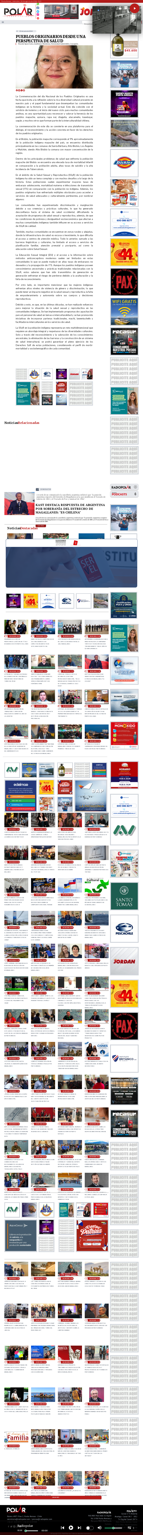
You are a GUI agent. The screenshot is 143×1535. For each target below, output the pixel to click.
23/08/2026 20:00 (67, 1156)
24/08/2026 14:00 (41, 1058)
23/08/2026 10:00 (41, 1362)
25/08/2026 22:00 (14, 636)
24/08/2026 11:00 (14, 1091)
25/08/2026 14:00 (68, 741)
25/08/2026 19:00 (95, 636)
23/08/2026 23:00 (67, 1124)
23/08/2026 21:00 (14, 1156)
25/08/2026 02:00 (94, 895)
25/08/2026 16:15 (41, 706)
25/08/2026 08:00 (41, 862)
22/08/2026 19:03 (94, 1487)
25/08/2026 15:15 (14, 741)
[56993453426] (38, 5)
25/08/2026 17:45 (41, 671)
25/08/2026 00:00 (41, 927)
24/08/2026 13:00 (67, 1058)
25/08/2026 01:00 (14, 927)
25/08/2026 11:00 (41, 829)
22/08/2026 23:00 (41, 1446)
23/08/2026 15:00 (67, 1278)
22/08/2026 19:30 (67, 1487)
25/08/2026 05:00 (14, 895)
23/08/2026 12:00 (67, 1320)
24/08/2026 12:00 (94, 1058)
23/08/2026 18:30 (41, 1189)
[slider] (25, 1531)
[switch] (90, 1528)
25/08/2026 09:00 (14, 862)
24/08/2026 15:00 (14, 1058)
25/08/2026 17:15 (68, 671)
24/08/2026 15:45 (67, 1025)
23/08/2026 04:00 (94, 1404)
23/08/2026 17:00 (14, 1278)
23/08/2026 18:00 (67, 1189)
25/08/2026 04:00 (41, 895)
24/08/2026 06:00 (41, 1124)
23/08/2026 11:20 (94, 1320)
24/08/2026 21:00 (14, 960)
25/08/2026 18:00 (14, 671)
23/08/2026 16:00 (41, 1278)
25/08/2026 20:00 (68, 636)
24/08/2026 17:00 (41, 993)
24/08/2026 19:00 (67, 960)
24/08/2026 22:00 (94, 927)
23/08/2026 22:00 (94, 1124)
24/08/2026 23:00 (67, 927)
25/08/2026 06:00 (94, 862)
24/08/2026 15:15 (94, 1025)
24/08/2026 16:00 (41, 1025)
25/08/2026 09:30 (94, 829)
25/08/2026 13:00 (95, 741)
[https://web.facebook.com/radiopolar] (38, 8)
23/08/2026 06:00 (41, 1404)
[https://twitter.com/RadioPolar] (38, 11)
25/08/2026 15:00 (41, 741)
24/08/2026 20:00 (41, 960)
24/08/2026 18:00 (94, 960)
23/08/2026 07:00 (14, 1404)
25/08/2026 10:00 (67, 829)
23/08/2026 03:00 (14, 1446)
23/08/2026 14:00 (14, 1320)
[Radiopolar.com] (3, 22)
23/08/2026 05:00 (67, 1404)
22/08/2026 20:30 (14, 1487)
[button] (135, 8)
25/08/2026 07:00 (67, 862)
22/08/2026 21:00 (94, 1446)
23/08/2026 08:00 (94, 1362)
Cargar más (55, 1497)
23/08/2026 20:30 (41, 1156)
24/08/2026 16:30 (94, 993)
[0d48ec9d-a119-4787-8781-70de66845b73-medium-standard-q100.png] (18, 16)
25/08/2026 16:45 (14, 706)
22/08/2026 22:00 (67, 1446)
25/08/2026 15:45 (95, 706)
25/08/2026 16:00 (68, 706)
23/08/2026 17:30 (94, 1189)
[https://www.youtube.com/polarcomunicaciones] (38, 18)
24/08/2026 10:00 (41, 1091)
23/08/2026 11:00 (14, 1362)
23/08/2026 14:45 (94, 1278)
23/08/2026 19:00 (14, 1189)
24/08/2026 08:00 (94, 1091)
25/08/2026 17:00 (45, 489)
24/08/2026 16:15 (14, 1025)
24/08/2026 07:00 (14, 1124)
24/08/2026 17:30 (14, 993)
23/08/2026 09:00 (67, 1362)
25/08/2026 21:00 (41, 636)
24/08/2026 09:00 (67, 1091)
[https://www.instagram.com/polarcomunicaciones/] (38, 15)
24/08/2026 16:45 (67, 993)
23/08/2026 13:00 (41, 1320)
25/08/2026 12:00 (14, 829)
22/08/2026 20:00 (41, 1487)
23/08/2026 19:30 (94, 1156)
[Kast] (19, 514)
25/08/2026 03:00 (67, 895)
